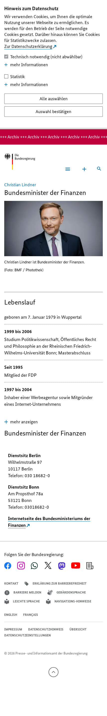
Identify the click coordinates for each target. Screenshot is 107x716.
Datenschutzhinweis (45, 629)
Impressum (13, 629)
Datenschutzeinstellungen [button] (27, 635)
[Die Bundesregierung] (19, 162)
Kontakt (11, 583)
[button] (21, 422)
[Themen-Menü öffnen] (84, 169)
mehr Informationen (29, 64)
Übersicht (78, 629)
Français (30, 615)
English (10, 615)
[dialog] (53, 64)
